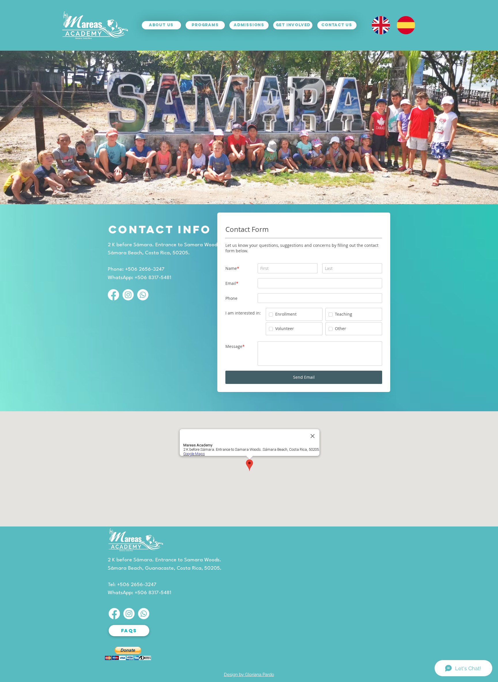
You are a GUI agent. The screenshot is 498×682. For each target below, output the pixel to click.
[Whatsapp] (142, 294)
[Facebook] (113, 294)
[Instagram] (128, 294)
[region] (159, 35)
